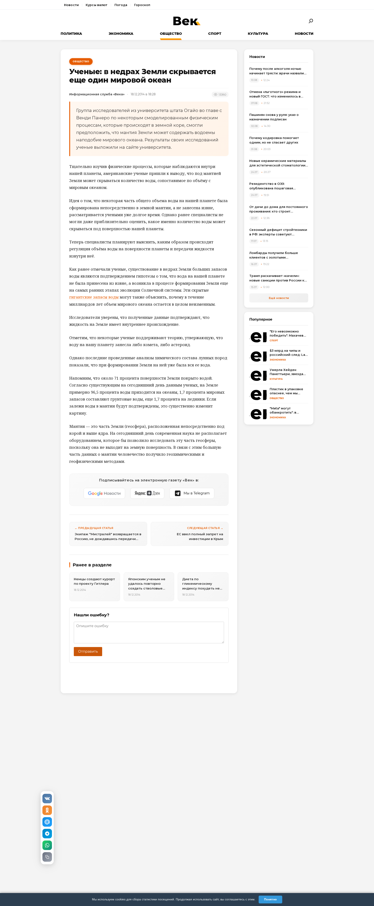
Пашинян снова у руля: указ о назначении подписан (274, 117)
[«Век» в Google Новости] (104, 493)
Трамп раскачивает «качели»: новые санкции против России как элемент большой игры (278, 278)
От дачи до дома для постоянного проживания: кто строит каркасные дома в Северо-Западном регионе (278, 209)
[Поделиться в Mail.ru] (47, 822)
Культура (258, 34)
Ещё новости (279, 298)
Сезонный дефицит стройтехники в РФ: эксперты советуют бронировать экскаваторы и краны (278, 232)
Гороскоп (142, 5)
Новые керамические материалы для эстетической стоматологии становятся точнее (277, 163)
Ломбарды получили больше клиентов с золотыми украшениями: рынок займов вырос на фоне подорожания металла (274, 255)
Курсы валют (97, 5)
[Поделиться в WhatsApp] (47, 845)
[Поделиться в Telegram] (47, 833)
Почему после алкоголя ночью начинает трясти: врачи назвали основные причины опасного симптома (276, 71)
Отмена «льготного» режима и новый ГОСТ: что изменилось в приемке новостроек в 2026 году (277, 94)
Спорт (214, 34)
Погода (120, 5)
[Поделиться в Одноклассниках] (47, 810)
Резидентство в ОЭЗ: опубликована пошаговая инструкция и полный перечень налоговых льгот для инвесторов (277, 186)
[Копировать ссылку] (47, 857)
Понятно (270, 899)
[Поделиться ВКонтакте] (47, 798)
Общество (171, 34)
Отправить (88, 651)
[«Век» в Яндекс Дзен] (147, 493)
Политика (71, 34)
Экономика (121, 34)
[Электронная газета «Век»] (187, 21)
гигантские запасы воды (94, 297)
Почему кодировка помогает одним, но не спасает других (274, 140)
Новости (71, 5)
